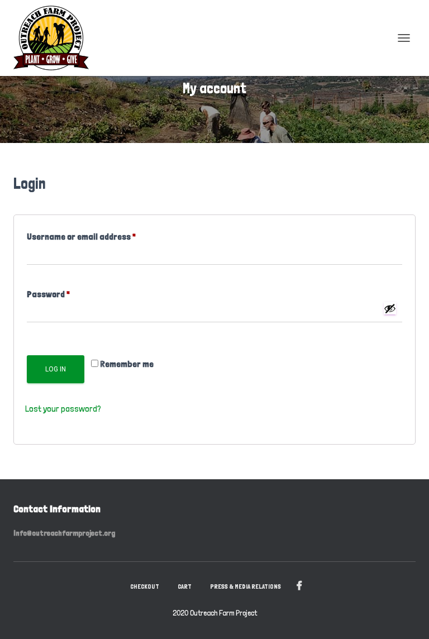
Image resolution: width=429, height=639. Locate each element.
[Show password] (390, 308)
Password (65, 292)
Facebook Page (299, 586)
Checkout (144, 586)
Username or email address (98, 235)
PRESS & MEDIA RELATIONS (245, 586)
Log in (55, 369)
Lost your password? (63, 408)
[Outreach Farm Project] (55, 38)
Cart (185, 586)
